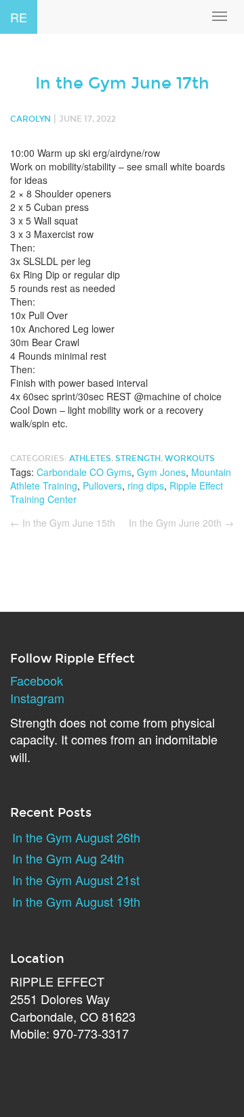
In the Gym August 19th (76, 901)
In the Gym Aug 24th (68, 858)
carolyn (30, 119)
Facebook (36, 680)
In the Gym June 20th (181, 522)
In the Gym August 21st (76, 879)
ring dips (145, 485)
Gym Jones (161, 472)
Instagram (37, 698)
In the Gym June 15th (62, 522)
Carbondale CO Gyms (84, 472)
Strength (138, 458)
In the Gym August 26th (76, 837)
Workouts (190, 458)
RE (18, 17)
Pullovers (102, 485)
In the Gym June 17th (122, 83)
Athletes (90, 458)
